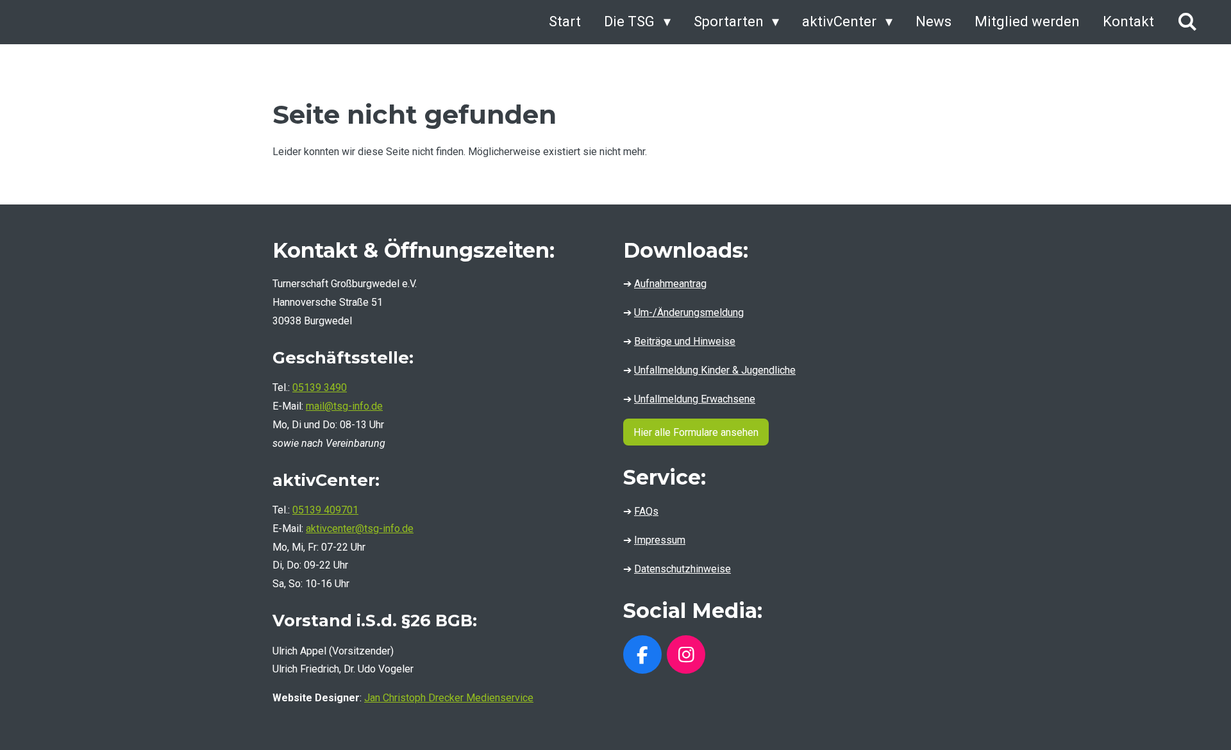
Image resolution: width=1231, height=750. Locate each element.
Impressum (659, 540)
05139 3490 (319, 387)
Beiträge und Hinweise (684, 341)
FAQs (646, 511)
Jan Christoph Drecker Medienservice (448, 698)
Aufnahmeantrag (670, 284)
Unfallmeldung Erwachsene (694, 399)
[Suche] (1187, 22)
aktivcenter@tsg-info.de (360, 528)
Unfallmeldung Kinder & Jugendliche (715, 370)
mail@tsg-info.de (344, 406)
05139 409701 (325, 510)
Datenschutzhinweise (682, 569)
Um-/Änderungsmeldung (689, 312)
